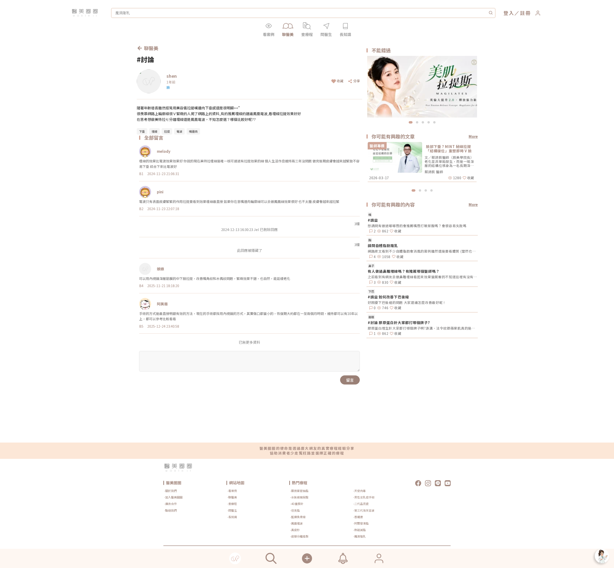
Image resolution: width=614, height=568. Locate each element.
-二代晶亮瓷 (361, 504)
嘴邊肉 (193, 131)
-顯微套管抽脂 (299, 491)
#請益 (373, 220)
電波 (179, 131)
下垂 (142, 131)
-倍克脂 (295, 510)
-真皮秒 (295, 530)
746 (384, 307)
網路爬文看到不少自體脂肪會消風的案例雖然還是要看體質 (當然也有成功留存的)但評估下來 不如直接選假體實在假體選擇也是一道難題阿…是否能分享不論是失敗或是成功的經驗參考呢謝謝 (423, 251)
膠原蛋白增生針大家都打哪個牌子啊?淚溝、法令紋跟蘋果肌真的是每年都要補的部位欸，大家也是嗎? (423, 328)
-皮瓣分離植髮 (299, 536)
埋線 (154, 131)
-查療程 (232, 504)
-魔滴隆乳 (359, 536)
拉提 (167, 131)
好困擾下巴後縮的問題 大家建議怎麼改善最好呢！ (407, 302)
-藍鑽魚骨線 (298, 517)
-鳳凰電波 (296, 523)
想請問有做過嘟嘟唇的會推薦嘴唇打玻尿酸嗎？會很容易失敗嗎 (417, 225)
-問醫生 (232, 510)
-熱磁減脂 (359, 530)
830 (384, 282)
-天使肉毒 (359, 491)
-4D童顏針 (296, 504)
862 (384, 231)
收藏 (340, 80)
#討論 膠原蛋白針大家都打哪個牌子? (399, 322)
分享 (356, 80)
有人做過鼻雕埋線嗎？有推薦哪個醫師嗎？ (403, 271)
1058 (385, 256)
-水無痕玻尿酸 (299, 497)
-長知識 (232, 517)
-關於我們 (170, 491)
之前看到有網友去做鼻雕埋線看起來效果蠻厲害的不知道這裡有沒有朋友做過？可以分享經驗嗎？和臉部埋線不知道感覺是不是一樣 (423, 276)
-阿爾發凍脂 (361, 523)
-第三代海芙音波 (363, 510)
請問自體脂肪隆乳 (383, 245)
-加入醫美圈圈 (173, 497)
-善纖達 (358, 517)
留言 (350, 380)
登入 (508, 12)
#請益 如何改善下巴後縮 (388, 296)
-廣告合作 (170, 504)
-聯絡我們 (170, 510)
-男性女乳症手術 (363, 497)
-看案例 (232, 491)
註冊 (525, 12)
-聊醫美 (232, 497)
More (473, 136)
